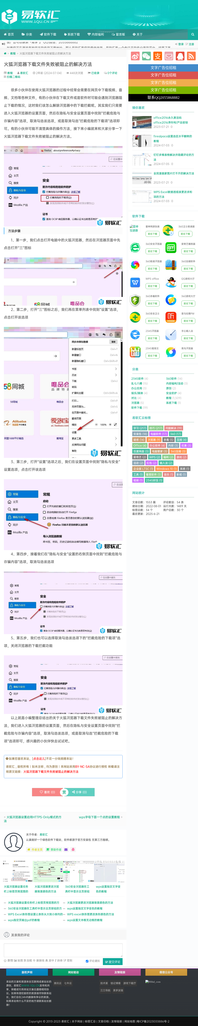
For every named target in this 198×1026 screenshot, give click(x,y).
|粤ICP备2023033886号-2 (152, 1021)
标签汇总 (90, 1021)
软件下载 (49, 34)
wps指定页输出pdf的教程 (24, 920)
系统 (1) (184, 468)
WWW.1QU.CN (30, 985)
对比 (134, 398)
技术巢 (104, 983)
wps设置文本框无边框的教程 (84, 920)
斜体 (59, 960)
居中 (51, 960)
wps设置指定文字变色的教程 (84, 908)
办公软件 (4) (157, 445)
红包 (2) (151, 463)
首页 (10, 34)
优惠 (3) (186, 445)
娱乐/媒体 (137, 393)
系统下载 (73, 34)
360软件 (171, 378)
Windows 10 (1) (166, 468)
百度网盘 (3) (141, 451)
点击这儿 (39, 759)
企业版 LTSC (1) (143, 468)
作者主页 (37, 849)
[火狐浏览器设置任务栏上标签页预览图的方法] (17, 871)
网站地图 (129, 1021)
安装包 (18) (140, 434)
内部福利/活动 (174, 383)
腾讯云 (57, 983)
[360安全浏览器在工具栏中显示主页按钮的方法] (78, 871)
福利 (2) (168, 457)
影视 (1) (181, 474)
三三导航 (105, 990)
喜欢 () (49, 792)
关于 (139, 34)
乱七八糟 (136, 383)
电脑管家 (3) (159, 451)
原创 (169, 388)
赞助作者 (56, 849)
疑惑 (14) (138, 439)
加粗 (29, 960)
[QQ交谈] (73, 849)
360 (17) (175, 434)
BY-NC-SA (82, 766)
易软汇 (24, 73)
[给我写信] (66, 849)
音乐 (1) (168, 474)
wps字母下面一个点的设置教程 (99, 817)
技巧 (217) (155, 428)
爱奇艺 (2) (139, 457)
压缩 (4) (182, 439)
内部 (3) (173, 445)
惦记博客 (116, 983)
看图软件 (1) (153, 474)
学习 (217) (139, 428)
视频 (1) (138, 480)
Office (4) (139, 445)
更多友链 (118, 990)
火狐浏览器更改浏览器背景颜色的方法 (90, 902)
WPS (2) (154, 457)
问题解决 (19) (174, 428)
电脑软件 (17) (158, 434)
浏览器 (135, 402)
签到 (69, 960)
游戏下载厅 (129, 983)
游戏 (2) (181, 457)
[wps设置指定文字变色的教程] (109, 871)
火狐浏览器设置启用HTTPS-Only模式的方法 (32, 819)
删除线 (40, 960)
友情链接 (116, 1021)
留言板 (120, 34)
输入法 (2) (166, 463)
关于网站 (77, 1021)
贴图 (20, 960)
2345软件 (137, 378)
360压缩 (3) (178, 451)
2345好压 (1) (154, 480)
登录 (181, 44)
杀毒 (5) (168, 439)
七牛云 (68, 983)
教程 (13, 53)
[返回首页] (5, 53)
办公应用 (136, 388)
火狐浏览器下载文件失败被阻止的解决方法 (48, 64)
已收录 (95, 73)
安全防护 (171, 393)
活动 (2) (138, 463)
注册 (191, 44)
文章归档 (103, 1021)
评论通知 (94, 960)
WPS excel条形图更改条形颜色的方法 (90, 914)
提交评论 (114, 962)
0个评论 (112, 73)
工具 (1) (138, 474)
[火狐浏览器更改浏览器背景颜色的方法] (48, 871)
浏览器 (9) (154, 439)
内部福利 (97, 34)
